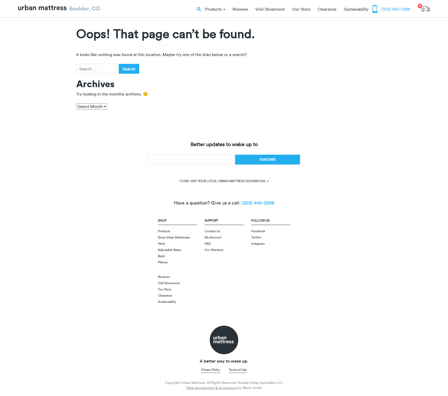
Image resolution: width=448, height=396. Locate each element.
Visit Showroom (270, 9)
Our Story (301, 9)
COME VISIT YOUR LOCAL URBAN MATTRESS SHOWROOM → (224, 181)
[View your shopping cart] (425, 7)
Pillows (163, 262)
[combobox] (95, 69)
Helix (161, 243)
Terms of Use (238, 369)
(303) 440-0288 (395, 9)
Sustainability (356, 9)
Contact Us (212, 231)
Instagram (258, 243)
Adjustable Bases (169, 250)
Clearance (327, 9)
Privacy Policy (210, 369)
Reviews (240, 9)
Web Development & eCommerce (211, 388)
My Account (213, 237)
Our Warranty (214, 250)
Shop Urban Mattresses (174, 237)
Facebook (258, 231)
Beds (161, 256)
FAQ (208, 243)
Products (214, 9)
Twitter (256, 237)
